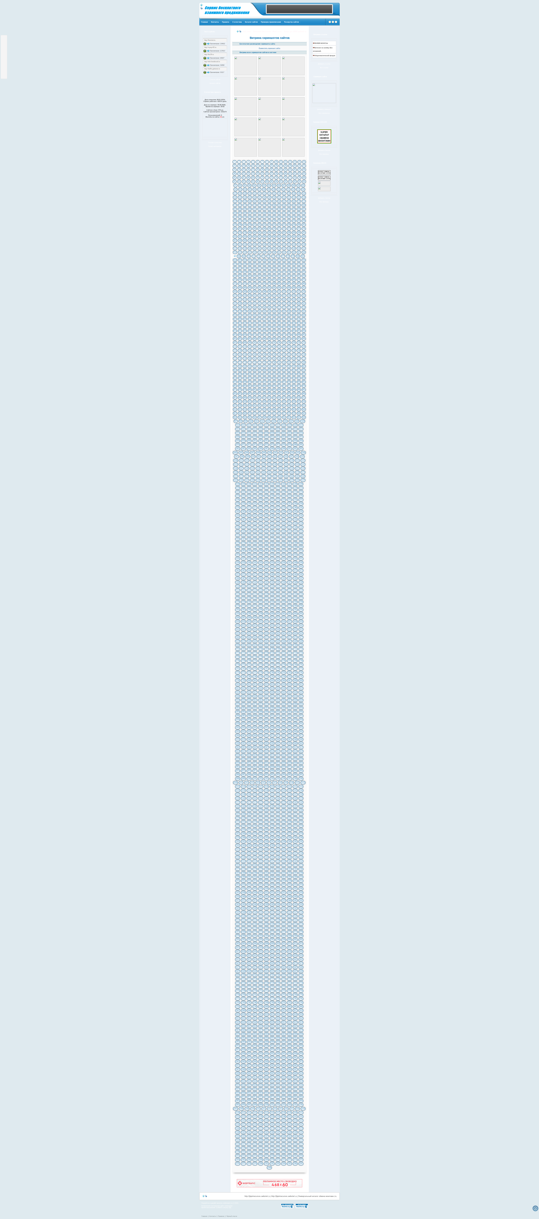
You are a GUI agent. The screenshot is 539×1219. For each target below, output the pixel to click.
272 (284, 228)
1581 (301, 606)
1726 (237, 657)
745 (249, 354)
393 (289, 260)
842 (284, 378)
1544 (295, 594)
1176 (258, 476)
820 (249, 374)
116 (254, 189)
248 (240, 224)
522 (259, 295)
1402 (237, 551)
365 (299, 252)
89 (271, 181)
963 (289, 409)
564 (245, 307)
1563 (266, 602)
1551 (266, 598)
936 (303, 401)
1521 (301, 586)
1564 (272, 602)
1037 (255, 433)
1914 (283, 716)
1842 (283, 692)
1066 (283, 441)
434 (269, 272)
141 (303, 193)
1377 (301, 539)
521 (254, 295)
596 (254, 315)
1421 (278, 554)
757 (235, 358)
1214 (260, 488)
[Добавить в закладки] (333, 23)
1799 (243, 680)
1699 (289, 645)
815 (298, 370)
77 (290, 177)
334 (294, 244)
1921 (255, 719)
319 (294, 240)
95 (299, 181)
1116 (285, 456)
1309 (255, 519)
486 (303, 283)
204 (245, 213)
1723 (289, 653)
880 (249, 389)
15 (299, 162)
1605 (301, 613)
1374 (283, 539)
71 (262, 177)
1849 (255, 696)
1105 (297, 452)
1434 (283, 558)
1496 (295, 578)
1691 (243, 645)
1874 (260, 704)
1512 (249, 586)
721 (279, 346)
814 (294, 370)
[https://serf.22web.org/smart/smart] (324, 136)
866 (254, 386)
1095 (241, 452)
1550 (260, 598)
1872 (249, 704)
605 (299, 315)
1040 (272, 433)
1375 (289, 539)
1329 (301, 523)
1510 (237, 586)
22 (258, 166)
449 (269, 276)
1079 (289, 444)
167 (284, 201)
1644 (249, 629)
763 (264, 358)
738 (289, 350)
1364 (295, 535)
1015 (266, 425)
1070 (237, 444)
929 (269, 401)
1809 (301, 680)
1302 (283, 515)
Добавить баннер (324, 150)
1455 (266, 566)
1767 (266, 668)
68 (248, 177)
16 (304, 162)
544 (294, 299)
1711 (289, 649)
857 (284, 382)
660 (274, 331)
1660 (272, 633)
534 (245, 299)
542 (284, 299)
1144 (297, 464)
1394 (260, 547)
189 (245, 209)
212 (284, 213)
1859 (243, 700)
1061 (255, 441)
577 (235, 311)
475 (249, 283)
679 (294, 334)
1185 (235, 480)
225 (274, 217)
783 (289, 362)
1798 (237, 680)
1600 (272, 613)
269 (269, 228)
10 (276, 162)
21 (253, 166)
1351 (289, 531)
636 (303, 323)
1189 (258, 480)
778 (264, 362)
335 (299, 244)
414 (245, 268)
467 (284, 279)
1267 (289, 503)
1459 (289, 566)
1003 (268, 421)
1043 (289, 433)
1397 (278, 547)
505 (249, 291)
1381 (255, 543)
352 (235, 252)
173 (240, 205)
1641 (301, 625)
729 (245, 350)
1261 (255, 503)
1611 (266, 617)
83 (244, 181)
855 (274, 382)
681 (303, 334)
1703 (243, 649)
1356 (249, 535)
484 (294, 283)
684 (245, 338)
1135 (246, 464)
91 (281, 181)
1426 (237, 558)
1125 (263, 460)
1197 (303, 480)
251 (254, 224)
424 (294, 268)
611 (254, 319)
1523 (243, 590)
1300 (272, 515)
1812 (249, 684)
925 (249, 401)
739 (294, 350)
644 (269, 327)
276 (303, 228)
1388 (295, 543)
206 (254, 213)
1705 (255, 649)
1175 (252, 476)
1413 (301, 551)
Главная (204, 22)
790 (249, 366)
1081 (301, 444)
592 (235, 315)
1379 (243, 543)
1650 (283, 629)
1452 (249, 566)
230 (299, 217)
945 (274, 405)
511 (279, 291)
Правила (225, 22)
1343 (243, 531)
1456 (272, 566)
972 (259, 413)
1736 (295, 657)
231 (303, 217)
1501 (255, 582)
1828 (272, 688)
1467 (266, 570)
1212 (249, 488)
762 (259, 358)
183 (289, 205)
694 (294, 338)
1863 (266, 700)
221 (254, 217)
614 (269, 319)
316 (279, 240)
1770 (283, 668)
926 (254, 401)
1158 (303, 468)
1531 (289, 590)
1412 (295, 551)
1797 (301, 676)
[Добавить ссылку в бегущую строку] (238, 32)
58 (276, 173)
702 (259, 342)
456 (303, 276)
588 (289, 311)
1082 (237, 448)
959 (269, 409)
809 (269, 370)
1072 (249, 444)
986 (254, 417)
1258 (237, 503)
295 (249, 236)
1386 (283, 543)
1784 (295, 672)
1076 (272, 444)
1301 (278, 515)
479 (269, 283)
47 (299, 169)
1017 (278, 425)
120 (273, 189)
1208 (295, 484)
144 (245, 197)
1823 (243, 688)
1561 (255, 602)
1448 (295, 562)
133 (264, 193)
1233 (301, 492)
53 (253, 173)
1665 (301, 633)
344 (269, 248)
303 (289, 236)
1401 (301, 547)
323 (240, 244)
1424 (295, 554)
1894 (237, 712)
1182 (291, 476)
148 (264, 197)
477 (259, 283)
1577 (278, 606)
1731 (266, 657)
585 (274, 311)
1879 (289, 704)
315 (274, 240)
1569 (301, 602)
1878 (283, 704)
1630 (237, 625)
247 (235, 224)
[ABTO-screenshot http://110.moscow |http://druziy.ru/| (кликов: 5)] (269, 127)
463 (264, 279)
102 (259, 185)
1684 (272, 641)
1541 (278, 594)
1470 (283, 570)
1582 (237, 609)
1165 (269, 472)
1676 (295, 637)
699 (245, 342)
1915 (289, 716)
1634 (260, 625)
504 (245, 291)
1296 (249, 515)
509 (269, 291)
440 (299, 272)
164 (269, 201)
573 (289, 307)
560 (299, 303)
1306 (237, 519)
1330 (237, 527)
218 (240, 217)
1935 (266, 723)
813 (289, 370)
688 (264, 338)
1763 (243, 668)
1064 (272, 441)
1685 (278, 641)
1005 (279, 421)
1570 (237, 606)
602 (284, 315)
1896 (249, 712)
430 (249, 272)
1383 (266, 543)
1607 (243, 617)
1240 (272, 496)
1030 (283, 429)
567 (259, 307)
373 (263, 256)
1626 (283, 621)
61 (290, 173)
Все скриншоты (324, 113)
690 (274, 338)
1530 (283, 590)
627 (259, 323)
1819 (289, 684)
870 (274, 386)
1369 (255, 539)
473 (240, 283)
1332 (249, 527)
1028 (272, 429)
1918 (237, 719)
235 (249, 221)
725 (299, 346)
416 (254, 268)
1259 (243, 503)
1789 (255, 676)
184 (294, 205)
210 (274, 213)
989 (269, 417)
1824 (249, 688)
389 (269, 260)
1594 (237, 613)
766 (279, 358)
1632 (249, 625)
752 (284, 354)
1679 (243, 641)
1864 (272, 700)
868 (264, 386)
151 (279, 197)
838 (264, 378)
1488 (249, 578)
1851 (266, 696)
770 (299, 358)
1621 (255, 621)
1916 (295, 716)
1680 (249, 641)
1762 (237, 668)
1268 (295, 503)
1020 (295, 425)
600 (274, 315)
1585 (255, 609)
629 (269, 323)
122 (283, 189)
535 (249, 299)
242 (284, 221)
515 (298, 291)
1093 (301, 448)
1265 (278, 503)
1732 (272, 657)
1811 (243, 684)
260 (299, 224)
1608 (249, 617)
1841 (278, 692)
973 (264, 413)
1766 (260, 668)
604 (294, 315)
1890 (283, 708)
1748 (295, 661)
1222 (237, 492)
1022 (237, 429)
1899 (266, 712)
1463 (243, 570)
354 (245, 252)
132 (259, 193)
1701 (301, 645)
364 (294, 252)
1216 (272, 488)
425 (299, 268)
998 (240, 421)
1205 (277, 484)
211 (279, 213)
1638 (283, 625)
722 (284, 346)
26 (276, 166)
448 (264, 276)
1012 (249, 425)
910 (249, 397)
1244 (295, 496)
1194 (286, 480)
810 (274, 370)
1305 (301, 515)
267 (259, 228)
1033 (301, 429)
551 (254, 303)
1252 (272, 499)
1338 (283, 527)
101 (254, 185)
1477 (255, 574)
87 (262, 181)
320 (298, 240)
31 (299, 166)
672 (259, 334)
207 (259, 213)
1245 (301, 496)
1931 (243, 723)
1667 (243, 637)
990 (274, 417)
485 (299, 283)
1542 (283, 594)
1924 (272, 719)
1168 (286, 472)
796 (279, 366)
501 (303, 287)
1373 (278, 539)
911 (254, 397)
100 (249, 185)
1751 (243, 664)
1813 (255, 684)
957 (259, 409)
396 (303, 260)
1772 (295, 668)
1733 (278, 657)
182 (284, 205)
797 (284, 366)
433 (264, 272)
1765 (255, 668)
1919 (243, 719)
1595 (243, 613)
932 (284, 401)
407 (284, 264)
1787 (243, 676)
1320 (249, 523)
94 (295, 181)
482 (284, 283)
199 (294, 209)
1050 (260, 437)
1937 (278, 723)
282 (259, 232)
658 (264, 331)
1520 (295, 586)
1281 (301, 507)
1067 (289, 441)
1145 (303, 464)
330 (274, 244)
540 (274, 299)
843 (289, 378)
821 (254, 374)
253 (264, 224)
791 (254, 366)
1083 (243, 448)
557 (284, 303)
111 (303, 185)
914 (269, 397)
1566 (283, 602)
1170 (297, 472)
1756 (272, 664)
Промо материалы (214, 146)
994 (294, 417)
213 (289, 213)
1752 (249, 664)
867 (259, 386)
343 (264, 248)
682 (235, 338)
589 (294, 311)
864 (245, 386)
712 (235, 346)
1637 (278, 625)
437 (284, 272)
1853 (278, 696)
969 (245, 413)
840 (274, 378)
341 (254, 248)
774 (245, 362)
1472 (295, 570)
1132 (303, 460)
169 (294, 201)
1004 (274, 421)
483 (289, 283)
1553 (278, 598)
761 (254, 358)
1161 (246, 472)
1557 (301, 598)
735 (274, 350)
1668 (249, 637)
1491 (266, 578)
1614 (283, 617)
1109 (247, 456)
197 (284, 209)
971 (254, 413)
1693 (255, 645)
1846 (237, 696)
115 (250, 189)
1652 (295, 629)
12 (285, 162)
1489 (255, 578)
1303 (289, 515)
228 (289, 217)
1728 (249, 657)
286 (279, 232)
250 (249, 224)
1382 (260, 543)
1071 (243, 444)
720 (274, 346)
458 (240, 279)
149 (269, 197)
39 (262, 169)
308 (240, 240)
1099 (264, 452)
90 (276, 181)
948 (289, 405)
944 (269, 405)
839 (269, 378)
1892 (295, 708)
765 (274, 358)
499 (294, 287)
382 (235, 260)
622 (235, 323)
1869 (301, 700)
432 (259, 272)
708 (289, 342)
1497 (301, 578)
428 (240, 272)
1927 (289, 719)
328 (264, 244)
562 (235, 307)
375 (273, 256)
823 (264, 374)
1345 (255, 531)
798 (289, 366)
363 (289, 252)
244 (294, 221)
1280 (295, 507)
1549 (255, 598)
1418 (260, 554)
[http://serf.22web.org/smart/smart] (324, 178)
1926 (283, 719)
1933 (255, 723)
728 (240, 350)
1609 (255, 617)
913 (264, 397)
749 (269, 354)
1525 (255, 590)
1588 (272, 609)
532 (235, 299)
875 (299, 386)
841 (279, 378)
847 (235, 382)
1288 (272, 511)
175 (249, 205)
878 (240, 389)
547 (235, 303)
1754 (260, 664)
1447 (289, 562)
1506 (283, 582)
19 (244, 166)
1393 (255, 547)
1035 (243, 433)
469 (294, 279)
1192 (275, 480)
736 (279, 350)
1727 (243, 657)
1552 (272, 598)
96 (304, 181)
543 (289, 299)
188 (240, 209)
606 (303, 315)
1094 (235, 452)
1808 (295, 680)
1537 (255, 594)
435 (274, 272)
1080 (295, 444)
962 (284, 409)
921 (303, 397)
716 (254, 346)
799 (294, 366)
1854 (283, 696)
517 (235, 295)
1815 (266, 684)
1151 (263, 468)
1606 (237, 617)
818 (240, 374)
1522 (237, 590)
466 (279, 279)
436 (279, 272)
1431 (266, 558)
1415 (243, 554)
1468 (272, 570)
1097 (252, 452)
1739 (243, 661)
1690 (237, 645)
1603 (289, 613)
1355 (243, 535)
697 (235, 342)
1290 (283, 511)
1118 (296, 456)
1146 (235, 468)
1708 (272, 649)
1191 (269, 480)
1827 (266, 688)
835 (249, 378)
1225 (255, 492)
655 (249, 331)
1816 (272, 684)
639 (245, 327)
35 (244, 169)
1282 (237, 511)
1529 (278, 590)
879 (245, 389)
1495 (289, 578)
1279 (289, 507)
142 (235, 197)
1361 (278, 535)
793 (264, 366)
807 (259, 370)
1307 (243, 519)
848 (240, 382)
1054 (283, 437)
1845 (301, 692)
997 (235, 421)
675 (274, 334)
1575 (266, 606)
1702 (237, 649)
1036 (249, 433)
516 (303, 291)
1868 (295, 700)
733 (264, 350)
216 (303, 213)
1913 (278, 716)
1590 (283, 609)
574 (294, 307)
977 (284, 413)
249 (245, 224)
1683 (266, 641)
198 (289, 209)
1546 (237, 598)
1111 (258, 456)
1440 (249, 562)
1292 (295, 511)
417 (259, 268)
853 (264, 382)
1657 (255, 633)
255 (274, 224)
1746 (283, 661)
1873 (255, 704)
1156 (291, 468)
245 (299, 221)
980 (299, 413)
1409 (278, 551)
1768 (272, 668)
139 (294, 193)
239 (269, 221)
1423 (289, 554)
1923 (266, 719)
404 (269, 264)
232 (235, 221)
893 (240, 393)
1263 (266, 503)
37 (253, 169)
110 (298, 185)
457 (235, 279)
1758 (283, 664)
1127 (275, 460)
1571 (243, 606)
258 (289, 224)
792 (259, 366)
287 (284, 232)
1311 (266, 519)
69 (253, 177)
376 (278, 256)
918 (289, 397)
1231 (289, 492)
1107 (236, 456)
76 (285, 177)
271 (279, 228)
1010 (237, 425)
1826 (260, 688)
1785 (301, 672)
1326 (283, 523)
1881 (301, 704)
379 (293, 256)
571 (279, 307)
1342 (237, 531)
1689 (301, 641)
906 (303, 393)
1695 (266, 645)
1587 (266, 609)
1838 (260, 692)
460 (249, 279)
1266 (283, 503)
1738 (237, 661)
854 (269, 382)
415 (249, 268)
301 (279, 236)
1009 (302, 421)
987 (259, 417)
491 (254, 287)
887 (284, 389)
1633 (255, 625)
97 (235, 185)
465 (274, 279)
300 (274, 236)
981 (303, 413)
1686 (283, 641)
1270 (237, 507)
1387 (289, 543)
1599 (266, 613)
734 (269, 350)
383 (240, 260)
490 (249, 287)
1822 (237, 688)
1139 (269, 464)
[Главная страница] (329, 23)
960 (274, 409)
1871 (243, 704)
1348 (272, 531)
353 (240, 252)
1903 (289, 712)
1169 (291, 472)
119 (269, 189)
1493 (278, 578)
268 (264, 228)
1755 (266, 664)
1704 (249, 649)
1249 (255, 499)
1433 (278, 558)
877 (235, 389)
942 (259, 405)
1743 (266, 661)
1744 (272, 661)
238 (264, 221)
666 (303, 331)
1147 (241, 468)
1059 (243, 441)
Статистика (237, 22)
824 (269, 374)
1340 (295, 527)
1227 (266, 492)
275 (299, 228)
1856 (295, 696)
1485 (301, 574)
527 (284, 295)
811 (279, 370)
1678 (237, 641)
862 (235, 386)
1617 (301, 617)
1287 (266, 511)
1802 (260, 680)
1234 (237, 496)
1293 (301, 511)
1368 (249, 539)
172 (235, 205)
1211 (243, 488)
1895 (243, 712)
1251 (266, 499)
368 (239, 256)
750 (274, 354)
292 (235, 236)
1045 (301, 433)
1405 (255, 551)
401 (254, 264)
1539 (266, 594)
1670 (260, 637)
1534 (237, 594)
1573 (255, 606)
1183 (297, 476)
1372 (272, 539)
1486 (237, 578)
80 (304, 177)
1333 (255, 527)
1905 (301, 712)
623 (240, 323)
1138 (263, 464)
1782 (283, 672)
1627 (289, 621)
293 (240, 236)
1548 (249, 598)
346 (279, 248)
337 (235, 248)
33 (234, 169)
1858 (237, 700)
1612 (272, 617)
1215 (266, 488)
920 (298, 397)
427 (235, 272)
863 (240, 386)
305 (299, 236)
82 (239, 181)
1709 (278, 649)
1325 (278, 523)
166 (279, 201)
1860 (249, 700)
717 (259, 346)
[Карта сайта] (336, 23)
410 (299, 264)
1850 (260, 696)
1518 (283, 586)
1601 (278, 613)
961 (279, 409)
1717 (255, 653)
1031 (289, 429)
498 (289, 287)
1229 (278, 492)
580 (249, 311)
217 (235, 217)
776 (254, 362)
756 (303, 354)
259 (294, 224)
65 (234, 177)
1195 (291, 480)
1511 (243, 586)
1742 (260, 661)
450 (274, 276)
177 (259, 205)
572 (284, 307)
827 (284, 374)
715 (249, 346)
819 (245, 374)
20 (248, 166)
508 (264, 291)
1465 (255, 570)
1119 (302, 456)
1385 (278, 543)
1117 (291, 456)
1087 (266, 448)
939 (245, 405)
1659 (266, 633)
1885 (255, 708)
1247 (243, 499)
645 (274, 327)
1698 (283, 645)
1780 (272, 672)
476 (254, 283)
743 (240, 354)
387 (259, 260)
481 (279, 283)
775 (249, 362)
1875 (266, 704)
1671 (266, 637)
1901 (278, 712)
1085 (255, 448)
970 (249, 413)
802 (235, 370)
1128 (280, 460)
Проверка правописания (271, 22)
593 (240, 315)
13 (290, 162)
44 (285, 169)
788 (240, 366)
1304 (295, 515)
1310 (260, 519)
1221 (301, 488)
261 (303, 224)
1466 (260, 570)
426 (303, 268)
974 (269, 413)
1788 (249, 676)
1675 (289, 637)
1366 (237, 539)
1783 (289, 672)
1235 (243, 496)
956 (254, 409)
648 (289, 327)
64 (304, 173)
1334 (260, 527)
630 (274, 323)
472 (235, 283)
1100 (269, 452)
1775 (243, 672)
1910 (260, 716)
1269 (301, 503)
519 (245, 295)
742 (235, 354)
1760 (295, 664)
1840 (272, 692)
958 (264, 409)
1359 (266, 535)
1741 (255, 661)
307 (235, 240)
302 (284, 236)
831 (303, 374)
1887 (266, 708)
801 (303, 366)
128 (240, 193)
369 (244, 256)
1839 (266, 692)
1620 (249, 621)
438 (289, 272)
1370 (260, 539)
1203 (266, 484)
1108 (242, 456)
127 (235, 193)
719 (269, 346)
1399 (289, 547)
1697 (278, 645)
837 (259, 378)
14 (295, 162)
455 (299, 276)
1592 (295, 609)
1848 (249, 696)
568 (264, 307)
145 (249, 197)
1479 (266, 574)
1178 (269, 476)
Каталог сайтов (251, 22)
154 (294, 197)
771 (303, 358)
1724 (295, 653)
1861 (255, 700)
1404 (249, 551)
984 (245, 417)
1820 (295, 684)
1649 (278, 629)
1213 (255, 488)
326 (254, 244)
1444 (272, 562)
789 (245, 366)
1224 (249, 492)
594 (245, 315)
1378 (237, 543)
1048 (249, 437)
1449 (301, 562)
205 (249, 213)
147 (259, 197)
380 (298, 256)
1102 (281, 452)
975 (274, 413)
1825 (255, 688)
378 (288, 256)
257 (284, 224)
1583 (243, 609)
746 (254, 354)
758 (240, 358)
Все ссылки (324, 67)
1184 (303, 476)
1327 (289, 523)
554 (269, 303)
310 (249, 240)
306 (303, 236)
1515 (266, 586)
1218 (283, 488)
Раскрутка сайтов (291, 22)
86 (258, 181)
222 (259, 217)
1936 (272, 723)
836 (254, 378)
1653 (301, 629)
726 (303, 346)
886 (279, 389)
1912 (272, 716)
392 (284, 260)
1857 (301, 696)
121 (278, 189)
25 (271, 166)
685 (249, 338)
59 (281, 173)
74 (276, 177)
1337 (278, 527)
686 (254, 338)
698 (240, 342)
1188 (252, 480)
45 (290, 169)
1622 (260, 621)
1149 (252, 468)
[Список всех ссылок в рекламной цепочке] (201, 9)
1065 (278, 441)
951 (303, 405)
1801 (255, 680)
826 (279, 374)
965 (299, 409)
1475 (243, 574)
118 (264, 189)
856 (279, 382)
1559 (243, 602)
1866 (283, 700)
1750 (237, 664)
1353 (301, 531)
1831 (289, 688)
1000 (251, 421)
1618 (237, 621)
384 (245, 260)
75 (281, 177)
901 (279, 393)
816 (303, 370)
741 (303, 350)
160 (249, 201)
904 (294, 393)
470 (299, 279)
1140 (275, 464)
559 (294, 303)
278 (240, 232)
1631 (243, 625)
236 (254, 221)
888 (289, 389)
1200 (249, 484)
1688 (295, 641)
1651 (289, 629)
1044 (295, 433)
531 (303, 295)
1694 (260, 645)
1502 (260, 582)
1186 (241, 480)
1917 (301, 716)
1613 (278, 617)
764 (269, 358)
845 (299, 378)
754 (294, 354)
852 (259, 382)
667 (235, 334)
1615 (289, 617)
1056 (295, 437)
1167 (280, 472)
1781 (278, 672)
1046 (237, 437)
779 (269, 362)
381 (303, 256)
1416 (249, 554)
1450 (237, 566)
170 (299, 201)
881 (254, 389)
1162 (252, 472)
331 (279, 244)
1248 (249, 499)
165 (274, 201)
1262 (260, 503)
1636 (272, 625)
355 (249, 252)
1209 (300, 484)
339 (245, 248)
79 (299, 177)
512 (284, 291)
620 (298, 319)
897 (259, 393)
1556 (295, 598)
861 (303, 382)
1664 (295, 633)
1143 (291, 464)
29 (290, 166)
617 (284, 319)
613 (264, 319)
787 (235, 366)
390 (274, 260)
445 (249, 276)
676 (279, 334)
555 (274, 303)
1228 (272, 492)
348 (289, 248)
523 (264, 295)
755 (299, 354)
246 (303, 221)
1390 (237, 547)
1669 (255, 637)
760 (249, 358)
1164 (263, 472)
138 (289, 193)
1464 (249, 570)
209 (269, 213)
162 (259, 201)
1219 (289, 488)
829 (294, 374)
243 (289, 221)
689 (269, 338)
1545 (301, 594)
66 (239, 177)
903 (289, 393)
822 (259, 374)
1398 (283, 547)
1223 (243, 492)
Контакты (215, 22)
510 (274, 291)
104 (269, 185)
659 (269, 331)
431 (254, 272)
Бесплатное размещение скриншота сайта (257, 44)
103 (264, 185)
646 (279, 327)
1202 (260, 484)
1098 (258, 452)
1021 (301, 425)
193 (264, 209)
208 (264, 213)
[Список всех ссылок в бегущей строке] (240, 32)
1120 (235, 460)
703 (264, 342)
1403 (243, 551)
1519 (289, 586)
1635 (266, 625)
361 (279, 252)
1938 (283, 723)
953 (240, 409)
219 (245, 217)
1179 (275, 476)
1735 (289, 657)
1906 (237, 716)
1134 (241, 464)
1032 (295, 429)
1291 (289, 511)
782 (284, 362)
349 (294, 248)
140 (299, 193)
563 (240, 307)
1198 (237, 484)
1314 (283, 519)
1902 (283, 712)
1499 (243, 582)
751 (279, 354)
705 (274, 342)
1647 (266, 629)
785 (299, 362)
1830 (283, 688)
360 (274, 252)
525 (274, 295)
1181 (286, 476)
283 (264, 232)
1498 (237, 582)
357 (259, 252)
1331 (243, 527)
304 (294, 236)
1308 (249, 519)
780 (274, 362)
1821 (301, 684)
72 (267, 177)
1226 (260, 492)
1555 (289, 598)
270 (274, 228)
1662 (283, 633)
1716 (249, 653)
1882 (237, 708)
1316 (295, 519)
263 (240, 228)
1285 (255, 511)
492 (259, 287)
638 (240, 327)
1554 (283, 598)
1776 (249, 672)
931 (279, 401)
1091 (289, 448)
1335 (266, 527)
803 (240, 370)
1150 (258, 468)
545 (299, 299)
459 (245, 279)
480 (274, 283)
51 (244, 173)
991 (279, 417)
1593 (301, 609)
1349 (278, 531)
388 (264, 260)
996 (303, 417)
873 (289, 386)
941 (254, 405)
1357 (255, 535)
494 (269, 287)
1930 (237, 723)
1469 (278, 570)
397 (235, 264)
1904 (295, 712)
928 (264, 401)
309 (245, 240)
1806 (283, 680)
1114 (275, 456)
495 (274, 287)
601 (279, 315)
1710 (284, 649)
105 (274, 185)
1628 (295, 621)
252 (259, 224)
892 (235, 393)
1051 (266, 437)
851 (254, 382)
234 (245, 221)
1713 (301, 649)
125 (298, 189)
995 (299, 417)
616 (279, 319)
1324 (272, 523)
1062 (260, 441)
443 (240, 276)
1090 (283, 448)
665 (299, 331)
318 (289, 240)
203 (240, 213)
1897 (255, 712)
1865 (278, 700)
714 (245, 346)
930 (274, 401)
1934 (260, 723)
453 (289, 276)
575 (299, 307)
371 (253, 256)
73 (271, 177)
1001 (256, 421)
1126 (269, 460)
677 (284, 334)
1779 (266, 672)
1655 (243, 633)
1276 (272, 507)
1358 (260, 535)
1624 (272, 621)
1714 (237, 653)
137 (284, 193)
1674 (283, 637)
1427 (243, 558)
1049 (255, 437)
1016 (272, 425)
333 (289, 244)
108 (288, 185)
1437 (301, 558)
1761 (301, 664)
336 (303, 244)
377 (283, 256)
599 (269, 315)
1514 (260, 586)
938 (240, 405)
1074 (260, 444)
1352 (295, 531)
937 (235, 405)
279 (245, 232)
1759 (289, 664)
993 (289, 417)
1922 (260, 719)
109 (293, 185)
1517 (278, 586)
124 (293, 189)
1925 (278, 719)
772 (235, 362)
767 (284, 358)
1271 (243, 507)
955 (249, 409)
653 (240, 331)
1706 (260, 649)
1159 (235, 472)
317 (284, 240)
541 (279, 299)
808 (264, 370)
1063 (266, 441)
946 (279, 405)
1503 (266, 582)
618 (289, 319)
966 (303, 409)
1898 (260, 712)
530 (299, 295)
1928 (295, 719)
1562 (260, 602)
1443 (266, 562)
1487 (243, 578)
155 (299, 197)
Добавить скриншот (324, 109)
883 (264, 389)
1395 (266, 547)
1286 (260, 511)
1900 (272, 712)
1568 (295, 602)
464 (269, 279)
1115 (280, 456)
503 (240, 291)
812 (284, 370)
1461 (301, 566)
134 (269, 193)
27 (281, 166)
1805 (278, 680)
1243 (289, 496)
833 (240, 378)
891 (303, 389)
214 (294, 213)
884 (269, 389)
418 (264, 268)
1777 (255, 672)
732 (259, 350)
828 (289, 374)
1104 (292, 452)
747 (259, 354)
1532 (295, 590)
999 (245, 421)
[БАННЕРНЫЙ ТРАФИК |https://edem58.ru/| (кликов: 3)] (246, 106)
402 (259, 264)
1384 (272, 543)
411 (303, 264)
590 (299, 311)
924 (245, 401)
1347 (266, 531)
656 (254, 331)
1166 (275, 472)
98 (240, 185)
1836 (249, 692)
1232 (295, 492)
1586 (260, 609)
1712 (295, 649)
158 (240, 201)
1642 (237, 629)
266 (254, 228)
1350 (283, 531)
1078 (283, 444)
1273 (255, 507)
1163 (258, 472)
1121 (241, 460)
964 (294, 409)
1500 (249, 582)
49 (234, 173)
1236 (249, 496)
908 (240, 397)
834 (245, 378)
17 (234, 166)
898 (264, 393)
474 (245, 283)
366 (303, 252)
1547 (243, 598)
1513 (255, 586)
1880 (295, 704)
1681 (255, 641)
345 (274, 248)
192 (259, 209)
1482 (283, 574)
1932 (249, 723)
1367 (243, 539)
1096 (246, 452)
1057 (301, 437)
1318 (237, 523)
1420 (272, 554)
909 (245, 397)
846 (303, 378)
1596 (249, 613)
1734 (283, 657)
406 (279, 264)
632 (284, 323)
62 (295, 173)
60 (285, 173)
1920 (249, 719)
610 (249, 319)
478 (264, 283)
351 (303, 248)
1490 (260, 578)
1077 (278, 444)
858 (289, 382)
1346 (260, 531)
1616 (295, 617)
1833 (301, 688)
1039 (266, 433)
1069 (301, 441)
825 (274, 374)
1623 (266, 621)
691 (279, 338)
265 (249, 228)
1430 (260, 558)
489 (245, 287)
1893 (301, 708)
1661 (278, 633)
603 (289, 315)
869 (269, 386)
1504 (272, 582)
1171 (303, 472)
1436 (295, 558)
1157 (297, 468)
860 (299, 382)
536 (254, 299)
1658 (260, 633)
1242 (283, 496)
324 (245, 244)
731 (254, 350)
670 (249, 334)
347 (284, 248)
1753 (255, 664)
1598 (260, 613)
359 (269, 252)
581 (254, 311)
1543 (289, 594)
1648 (272, 629)
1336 (272, 527)
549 (245, 303)
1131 (297, 460)
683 (240, 338)
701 (254, 342)
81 (234, 181)
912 (259, 397)
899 (269, 393)
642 (259, 327)
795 (274, 366)
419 (269, 268)
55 (262, 173)
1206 (283, 484)
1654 (237, 633)
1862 (260, 700)
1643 (243, 629)
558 (289, 303)
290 (299, 232)
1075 (266, 444)
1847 (243, 696)
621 (303, 319)
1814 (260, 684)
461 (254, 279)
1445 (278, 562)
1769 (278, 668)
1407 (266, 551)
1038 (260, 433)
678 (289, 334)
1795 (289, 676)
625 (249, 323)
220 (249, 217)
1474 (237, 574)
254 (269, 224)
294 (245, 236)
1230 (283, 492)
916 (279, 397)
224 (269, 217)
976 (279, 413)
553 (264, 303)
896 (254, 393)
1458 (283, 566)
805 (249, 370)
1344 (249, 531)
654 (245, 331)
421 (279, 268)
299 (269, 236)
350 (299, 248)
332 (284, 244)
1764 (249, 668)
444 (245, 276)
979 (294, 413)
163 (264, 201)
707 (284, 342)
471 (303, 279)
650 (299, 327)
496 (279, 287)
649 (294, 327)
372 (258, 256)
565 (249, 307)
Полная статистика (215, 142)
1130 (291, 460)
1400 (295, 547)
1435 (289, 558)
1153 (275, 468)
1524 (249, 590)
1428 (249, 558)
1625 (278, 621)
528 (289, 295)
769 (294, 358)
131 (254, 193)
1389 (301, 543)
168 (289, 201)
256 (279, 224)
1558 (237, 602)
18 (239, 166)
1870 (237, 704)
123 (288, 189)
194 (269, 209)
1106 (303, 452)
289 (294, 232)
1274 (260, 507)
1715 (243, 653)
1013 (255, 425)
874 (294, 386)
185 (299, 205)
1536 (249, 594)
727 (235, 350)
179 (269, 205)
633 (289, 323)
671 (254, 334)
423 (289, 268)
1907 (243, 716)
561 (303, 303)
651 (303, 327)
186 (303, 205)
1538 (260, 594)
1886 (260, 708)
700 (249, 342)
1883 (243, 708)
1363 (289, 535)
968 (240, 413)
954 (245, 409)
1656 (249, 633)
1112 (264, 456)
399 (245, 264)
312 (259, 240)
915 (274, 397)
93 (290, 181)
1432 (272, 558)
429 (245, 272)
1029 (278, 429)
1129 (286, 460)
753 (289, 354)
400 (249, 264)
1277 (278, 507)
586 (279, 311)
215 (298, 213)
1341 (301, 527)
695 (299, 338)
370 (248, 256)
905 (299, 393)
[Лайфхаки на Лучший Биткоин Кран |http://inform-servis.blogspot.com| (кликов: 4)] (269, 147)
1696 (272, 645)
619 (294, 319)
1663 (289, 633)
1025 (255, 429)
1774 (237, 672)
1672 (272, 637)
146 (254, 197)
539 (269, 299)
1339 (289, 527)
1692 (249, 645)
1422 (283, 554)
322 (235, 244)
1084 (249, 448)
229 (294, 217)
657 (259, 331)
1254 (283, 499)
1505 (278, 582)
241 (279, 221)
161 (254, 201)
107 (284, 185)
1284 (249, 511)
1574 (260, 606)
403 (264, 264)
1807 (289, 680)
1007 (291, 421)
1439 (243, 562)
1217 (278, 488)
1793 (278, 676)
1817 (278, 684)
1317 (301, 519)
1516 (272, 586)
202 (235, 213)
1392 (249, 547)
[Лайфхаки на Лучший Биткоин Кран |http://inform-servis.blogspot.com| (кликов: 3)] (293, 86)
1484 (295, 574)
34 (239, 169)
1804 (272, 680)
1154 (280, 468)
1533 (301, 590)
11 (281, 162)
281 (254, 232)
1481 (278, 574)
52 (248, 173)
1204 (272, 484)
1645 (255, 629)
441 (303, 272)
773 (240, 362)
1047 (243, 437)
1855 (289, 696)
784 (294, 362)
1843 (289, 692)
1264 (272, 503)
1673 (278, 637)
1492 (272, 578)
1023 (243, 429)
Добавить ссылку (324, 64)
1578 (283, 606)
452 (284, 276)
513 (289, 291)
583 (264, 311)
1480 (272, 574)
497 (284, 287)
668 (240, 334)
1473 (301, 570)
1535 (243, 594)
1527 (266, 590)
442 (235, 276)
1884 (249, 708)
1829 (278, 688)
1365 (301, 535)
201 (303, 209)
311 (254, 240)
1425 (301, 554)
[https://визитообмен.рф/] (324, 183)
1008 (297, 421)
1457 (278, 566)
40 (267, 169)
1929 (301, 719)
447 (259, 276)
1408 (272, 551)
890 (299, 389)
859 (294, 382)
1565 (278, 602)
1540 (272, 594)
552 (259, 303)
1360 (272, 535)
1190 (263, 480)
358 (264, 252)
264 (245, 228)
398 (240, 264)
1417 (255, 554)
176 (254, 205)
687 (259, 338)
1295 (243, 515)
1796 (295, 676)
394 (294, 260)
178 (264, 205)
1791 (266, 676)
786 (303, 362)
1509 (301, 582)
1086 (260, 448)
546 (303, 299)
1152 (269, 468)
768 (289, 358)
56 (267, 173)
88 (267, 181)
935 (299, 401)
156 (303, 197)
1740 (249, 661)
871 (279, 386)
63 (299, 173)
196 (279, 209)
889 (294, 389)
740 (299, 350)
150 (274, 197)
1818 (283, 684)
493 (264, 287)
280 (249, 232)
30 (295, 166)
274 (294, 228)
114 (245, 189)
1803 (266, 680)
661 (279, 331)
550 (249, 303)
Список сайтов (215, 79)
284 (269, 232)
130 (249, 193)
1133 (235, 464)
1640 (295, 625)
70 (258, 177)
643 (264, 327)
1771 (289, 668)
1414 (237, 554)
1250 (260, 499)
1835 (243, 692)
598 (264, 315)
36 (248, 169)
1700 (295, 645)
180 (274, 205)
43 (281, 169)
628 (264, 323)
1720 (272, 653)
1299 (266, 515)
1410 (284, 551)
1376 (295, 539)
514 (294, 291)
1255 (289, 499)
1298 (260, 515)
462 (259, 279)
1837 (255, 692)
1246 (237, 499)
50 (239, 173)
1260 (249, 503)
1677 (301, 637)
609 (245, 319)
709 (294, 342)
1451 (243, 566)
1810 (237, 684)
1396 (272, 547)
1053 (278, 437)
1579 (289, 606)
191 (254, 209)
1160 (241, 472)
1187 (246, 480)
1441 (255, 562)
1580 (295, 606)
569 (269, 307)
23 (262, 166)
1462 (237, 570)
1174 (246, 476)
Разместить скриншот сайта (269, 48)
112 (235, 189)
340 (249, 248)
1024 (249, 429)
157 (235, 201)
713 (240, 346)
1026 (260, 429)
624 (245, 323)
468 (289, 279)
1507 (289, 582)
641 (254, 327)
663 (289, 331)
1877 (278, 704)
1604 (295, 613)
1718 (260, 653)
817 (235, 374)
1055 (289, 437)
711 (303, 342)
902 (284, 393)
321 (303, 240)
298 (264, 236)
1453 (255, 566)
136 (279, 193)
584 (269, 311)
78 (295, 177)
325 (249, 244)
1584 (249, 609)
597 (259, 315)
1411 (289, 551)
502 (235, 291)
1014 (260, 425)
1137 (258, 464)
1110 (253, 456)
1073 (255, 444)
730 (249, 350)
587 (284, 311)
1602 (283, 613)
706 (279, 342)
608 (240, 319)
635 (299, 323)
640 (249, 327)
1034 (237, 433)
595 (249, 315)
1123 (252, 460)
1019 (289, 425)
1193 (280, 480)
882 (259, 389)
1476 (249, 574)
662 (284, 331)
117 (259, 189)
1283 (243, 511)
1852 (272, 696)
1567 (289, 602)
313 (264, 240)
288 (289, 232)
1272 (249, 507)
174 (245, 205)
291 (303, 232)
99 (244, 185)
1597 (255, 613)
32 (304, 166)
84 (248, 181)
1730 (260, 657)
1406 (260, 551)
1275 (266, 507)
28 (285, 166)
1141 (280, 464)
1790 (260, 676)
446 (254, 276)
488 (240, 287)
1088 (272, 448)
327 (259, 244)
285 (274, 232)
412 (235, 268)
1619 (243, 621)
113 (240, 189)
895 (249, 393)
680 (299, 334)
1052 (272, 437)
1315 (289, 519)
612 (259, 319)
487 (235, 287)
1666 (237, 637)
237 (259, 221)
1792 (272, 676)
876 (303, 386)
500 (299, 287)
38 (258, 169)
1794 (283, 676)
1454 (260, 566)
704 (269, 342)
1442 (260, 562)
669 (245, 334)
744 (245, 354)
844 (294, 378)
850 (249, 382)
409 (294, 264)
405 (274, 264)
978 (289, 413)
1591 (289, 609)
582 (259, 311)
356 (254, 252)
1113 (269, 456)
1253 (278, 499)
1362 (283, 535)
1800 (249, 680)
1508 (295, 582)
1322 (260, 523)
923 (240, 401)
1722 (283, 653)
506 (254, 291)
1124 (258, 460)
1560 (249, 602)
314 (269, 240)
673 (264, 334)
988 (264, 417)
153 (289, 197)
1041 (278, 433)
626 (254, 323)
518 (240, 295)
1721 (278, 653)
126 (303, 189)
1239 (266, 496)
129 (245, 193)
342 (259, 248)
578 (240, 311)
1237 (255, 496)
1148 (246, 468)
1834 (237, 692)
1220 (295, 488)
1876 (272, 704)
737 (284, 350)
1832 (295, 688)
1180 (280, 476)
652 (235, 331)
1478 (260, 574)
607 (235, 319)
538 (264, 299)
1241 (278, 496)
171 (303, 201)
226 (279, 217)
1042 (283, 433)
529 (294, 295)
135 (274, 193)
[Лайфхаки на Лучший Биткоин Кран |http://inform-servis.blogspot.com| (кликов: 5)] (246, 127)
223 (264, 217)
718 (264, 346)
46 (295, 169)
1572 (249, 606)
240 (274, 221)
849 (245, 382)
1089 (278, 448)
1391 (243, 547)
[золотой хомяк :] (324, 93)
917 (284, 397)
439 (294, 272)
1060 (249, 441)
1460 (295, 566)
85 (253, 181)
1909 (255, 716)
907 (235, 397)
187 (235, 209)
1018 (283, 425)
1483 (289, 574)
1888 (272, 708)
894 (245, 393)
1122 (246, 460)
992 (284, 417)
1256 (295, 499)
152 (284, 197)
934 (294, 401)
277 (235, 232)
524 (269, 295)
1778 (260, 672)
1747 (289, 661)
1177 (263, 476)
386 (254, 260)
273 (289, 228)
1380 (249, 543)
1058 (237, 441)
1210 (237, 488)
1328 (295, 523)
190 (249, 209)
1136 (252, 464)
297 (259, 236)
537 (259, 299)
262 (235, 228)
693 (289, 338)
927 (259, 401)
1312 (272, 519)
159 (245, 201)
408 (289, 264)
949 (294, 405)
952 (235, 409)
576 (303, 307)
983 (240, 417)
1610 (260, 617)
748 (264, 354)
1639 (289, 625)
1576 (272, 606)
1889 (278, 708)
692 (284, 338)
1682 (260, 641)
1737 (301, 657)
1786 (237, 676)
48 (304, 169)
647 (284, 327)
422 (284, 268)
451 (279, 276)
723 (289, 346)
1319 (243, 523)
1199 (243, 484)
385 (249, 260)
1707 (266, 649)
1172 (235, 476)
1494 (283, 578)
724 (294, 346)
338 (240, 248)
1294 (237, 515)
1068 (295, 441)
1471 (289, 570)
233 (240, 221)
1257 (301, 499)
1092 (295, 448)
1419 (266, 554)
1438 (237, 562)
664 (294, 331)
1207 (289, 484)
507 (259, 291)
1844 (295, 692)
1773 (301, 668)
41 (271, 169)
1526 (260, 590)
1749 (301, 661)
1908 (249, 716)
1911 (266, 716)
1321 (255, 523)
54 (258, 173)
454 (294, 276)
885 (274, 389)
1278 (283, 507)
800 (299, 366)
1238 (260, 496)
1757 (278, 664)
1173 (241, 476)
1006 (285, 421)
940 (249, 405)
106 (279, 185)
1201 (254, 484)
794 (269, 366)
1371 (266, 539)
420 (274, 268)
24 (267, 166)
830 (299, 374)
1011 (243, 425)
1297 (255, 515)
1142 (286, 464)
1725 (301, 653)
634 (294, 323)
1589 (278, 609)
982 (235, 417)
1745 (278, 661)
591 (303, 311)
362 (284, 252)
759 (245, 358)
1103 (286, 452)
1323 (266, 523)
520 (249, 295)
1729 (255, 657)
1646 (260, 629)
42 (276, 169)
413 (240, 268)
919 (294, 397)
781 (279, 362)
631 (279, 323)
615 (274, 319)
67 (244, 177)
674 (269, 334)
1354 (237, 535)
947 (284, 405)
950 (299, 405)
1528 (272, 590)
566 (254, 307)
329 (269, 244)
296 (254, 236)
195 (274, 209)
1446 (283, 562)
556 (279, 303)
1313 (278, 519)
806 (254, 370)
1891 (289, 708)
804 (245, 370)
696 (303, 338)
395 (299, 260)
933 (289, 401)
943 (264, 405)
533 (240, 299)
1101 (275, 452)
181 (279, 205)
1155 (286, 468)
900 (274, 393)
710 (299, 342)
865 (249, 386)
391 (279, 260)
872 (284, 386)
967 (235, 413)
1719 (266, 653)
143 (240, 197)
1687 (289, 641)
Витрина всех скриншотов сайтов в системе (258, 52)
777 (259, 362)
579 (245, 311)
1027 (266, 429)
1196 (297, 480)
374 (268, 256)
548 (240, 303)
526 (279, 295)
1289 (278, 511)
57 (271, 173)
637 (235, 327)
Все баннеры (324, 154)
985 (249, 417)
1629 (301, 621)
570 (274, 307)
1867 (289, 700)
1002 (262, 421)
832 (235, 378)
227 (284, 217)
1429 (255, 558)
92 (285, 181)
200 (299, 209)
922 (235, 401)
